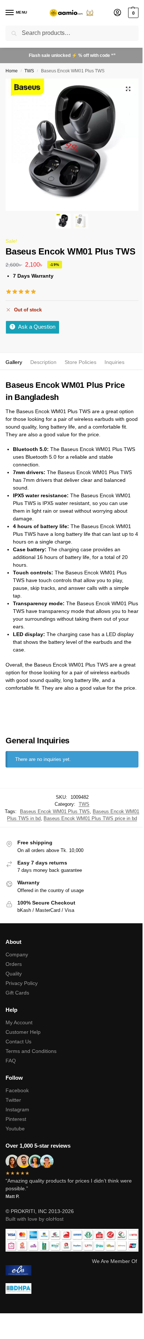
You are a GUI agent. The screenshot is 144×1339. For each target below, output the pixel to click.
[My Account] (117, 13)
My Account (19, 1022)
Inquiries (114, 362)
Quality (14, 974)
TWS (29, 70)
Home (12, 70)
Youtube (15, 1129)
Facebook (17, 1090)
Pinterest (16, 1119)
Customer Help (23, 1032)
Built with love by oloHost (35, 1219)
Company (17, 954)
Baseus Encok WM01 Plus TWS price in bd (90, 818)
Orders (14, 964)
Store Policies (80, 362)
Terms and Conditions (31, 1051)
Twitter (13, 1100)
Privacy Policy (22, 983)
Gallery (14, 362)
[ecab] (72, 1270)
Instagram (17, 1109)
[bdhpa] (72, 1288)
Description (43, 362)
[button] (132, 13)
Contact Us (18, 1041)
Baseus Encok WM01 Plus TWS (55, 811)
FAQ (11, 1061)
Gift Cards (17, 993)
